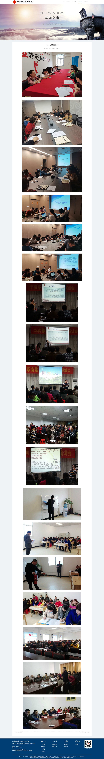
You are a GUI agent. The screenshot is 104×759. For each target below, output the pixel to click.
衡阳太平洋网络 (19, 750)
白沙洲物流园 (54, 744)
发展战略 (43, 744)
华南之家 (74, 1)
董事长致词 (43, 746)
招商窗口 (77, 744)
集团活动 (66, 744)
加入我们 (86, 1)
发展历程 (43, 748)
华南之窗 (80, 1)
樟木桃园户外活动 (86, 732)
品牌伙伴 (43, 751)
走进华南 (68, 1)
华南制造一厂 (54, 746)
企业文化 (43, 749)
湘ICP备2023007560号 (27, 750)
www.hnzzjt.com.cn (18, 747)
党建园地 (66, 746)
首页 (63, 1)
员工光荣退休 (20, 732)
